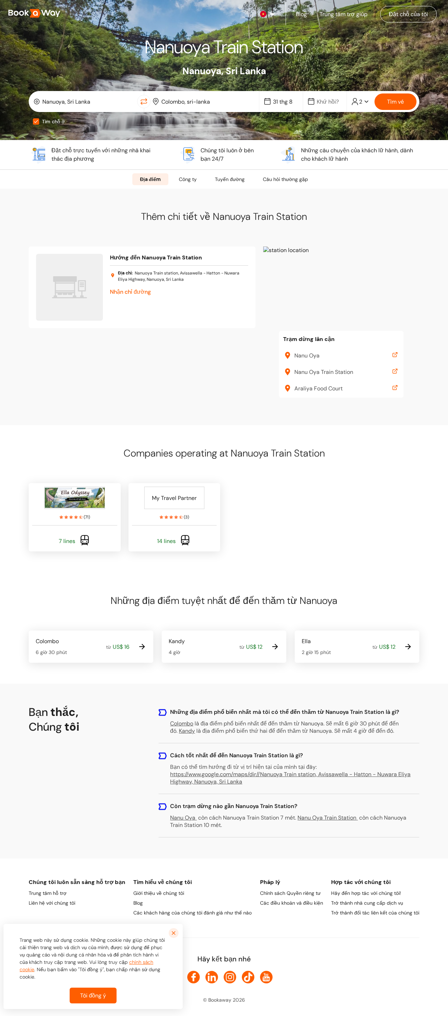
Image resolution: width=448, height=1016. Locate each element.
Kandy (187, 731)
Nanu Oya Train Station (327, 817)
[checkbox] (36, 121)
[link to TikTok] (248, 977)
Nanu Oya (182, 817)
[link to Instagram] (230, 977)
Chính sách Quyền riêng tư (290, 893)
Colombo (181, 723)
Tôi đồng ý (93, 995)
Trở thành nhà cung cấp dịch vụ (367, 903)
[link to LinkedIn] (211, 977)
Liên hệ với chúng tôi (52, 903)
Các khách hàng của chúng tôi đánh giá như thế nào (192, 913)
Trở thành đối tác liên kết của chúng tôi (375, 913)
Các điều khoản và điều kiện (291, 903)
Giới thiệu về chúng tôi (158, 893)
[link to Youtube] (266, 977)
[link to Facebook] (193, 977)
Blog (138, 903)
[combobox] (84, 101)
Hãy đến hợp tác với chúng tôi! (366, 893)
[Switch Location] (143, 101)
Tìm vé (395, 101)
